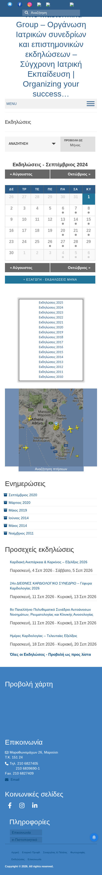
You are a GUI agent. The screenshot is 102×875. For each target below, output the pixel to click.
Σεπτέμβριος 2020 (23, 495)
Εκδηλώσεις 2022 (51, 317)
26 (50, 242)
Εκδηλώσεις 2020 (51, 327)
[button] (11, 104)
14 (76, 219)
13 (63, 219)
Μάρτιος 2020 (19, 503)
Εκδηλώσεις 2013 (51, 362)
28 (76, 242)
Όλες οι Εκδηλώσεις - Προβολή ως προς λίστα (50, 654)
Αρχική (15, 852)
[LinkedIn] (34, 805)
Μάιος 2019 (18, 510)
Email (14, 779)
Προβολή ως (73, 140)
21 (76, 230)
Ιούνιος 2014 (19, 518)
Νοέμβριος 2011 (21, 533)
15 (88, 219)
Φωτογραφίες (77, 852)
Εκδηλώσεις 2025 (51, 303)
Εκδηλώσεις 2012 (51, 367)
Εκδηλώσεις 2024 (51, 308)
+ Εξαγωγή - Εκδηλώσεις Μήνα (50, 279)
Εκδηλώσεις (18, 859)
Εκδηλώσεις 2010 (51, 377)
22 (88, 230)
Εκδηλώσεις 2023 (51, 313)
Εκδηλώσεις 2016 (51, 347)
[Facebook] (10, 805)
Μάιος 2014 (18, 526)
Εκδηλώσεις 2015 (51, 352)
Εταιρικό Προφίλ (31, 852)
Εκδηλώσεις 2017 (51, 342)
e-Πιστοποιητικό (24, 840)
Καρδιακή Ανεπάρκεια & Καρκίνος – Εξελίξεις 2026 (48, 562)
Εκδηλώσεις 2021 (51, 322)
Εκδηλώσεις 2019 (51, 332)
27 (63, 242)
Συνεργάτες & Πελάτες (55, 852)
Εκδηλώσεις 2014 (51, 357)
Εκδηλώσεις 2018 (51, 337)
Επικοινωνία (21, 832)
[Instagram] (22, 805)
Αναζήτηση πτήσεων (51, 469)
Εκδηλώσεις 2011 (51, 372)
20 (63, 230)
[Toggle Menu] (91, 103)
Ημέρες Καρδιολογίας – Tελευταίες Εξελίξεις (43, 636)
